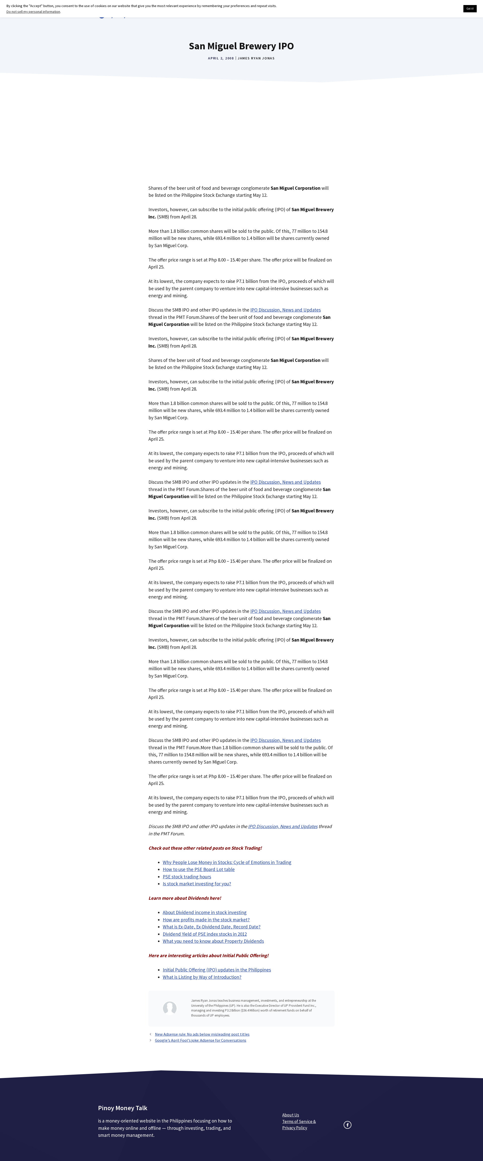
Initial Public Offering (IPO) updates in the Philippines (217, 970)
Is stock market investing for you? (197, 884)
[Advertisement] (241, 140)
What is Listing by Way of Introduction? (202, 977)
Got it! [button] (470, 8)
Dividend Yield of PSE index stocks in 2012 (205, 934)
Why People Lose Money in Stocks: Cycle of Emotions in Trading (227, 862)
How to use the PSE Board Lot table (199, 869)
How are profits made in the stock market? (206, 920)
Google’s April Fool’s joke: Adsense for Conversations (200, 1040)
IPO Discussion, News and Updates (285, 310)
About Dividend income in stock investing (205, 912)
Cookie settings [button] (448, 9)
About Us (290, 1115)
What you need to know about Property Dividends (213, 941)
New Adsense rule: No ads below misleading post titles (202, 1034)
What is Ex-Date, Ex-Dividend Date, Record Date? (212, 927)
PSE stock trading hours (187, 877)
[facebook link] (347, 1125)
